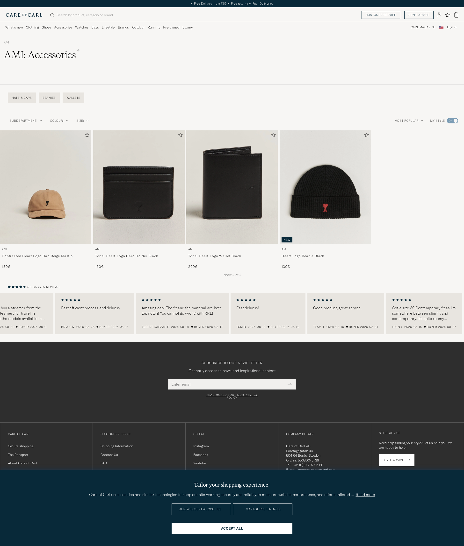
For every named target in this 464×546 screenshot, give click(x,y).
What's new (14, 27)
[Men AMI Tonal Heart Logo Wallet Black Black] (232, 187)
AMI (6, 42)
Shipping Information (117, 446)
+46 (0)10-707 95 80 (307, 465)
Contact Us (109, 455)
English (452, 27)
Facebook (200, 455)
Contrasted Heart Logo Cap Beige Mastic (37, 256)
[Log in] (439, 15)
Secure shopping (20, 446)
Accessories (63, 27)
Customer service (381, 15)
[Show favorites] (447, 15)
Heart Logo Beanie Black (303, 256)
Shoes (46, 27)
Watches (81, 27)
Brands (123, 27)
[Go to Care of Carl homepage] (24, 15)
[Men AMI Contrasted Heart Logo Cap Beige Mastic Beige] (45, 187)
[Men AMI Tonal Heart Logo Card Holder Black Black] (139, 187)
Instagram (201, 446)
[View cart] (456, 15)
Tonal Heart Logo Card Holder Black (126, 256)
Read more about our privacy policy (232, 396)
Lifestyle (108, 27)
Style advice (418, 15)
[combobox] (451, 27)
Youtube (199, 463)
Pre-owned (171, 27)
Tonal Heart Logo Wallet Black (214, 256)
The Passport (18, 455)
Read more (365, 494)
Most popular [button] (407, 120)
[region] (232, 313)
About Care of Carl (22, 463)
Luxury (187, 27)
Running (154, 27)
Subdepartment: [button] (23, 120)
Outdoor (138, 27)
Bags (95, 27)
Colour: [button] (57, 120)
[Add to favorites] (86, 136)
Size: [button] (80, 120)
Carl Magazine (423, 27)
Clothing (32, 27)
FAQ (104, 463)
